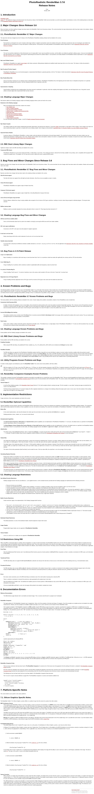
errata (22, 378)
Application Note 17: (70, 128)
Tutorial (27, 385)
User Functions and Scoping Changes (14, 115)
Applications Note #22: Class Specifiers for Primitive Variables (79, 243)
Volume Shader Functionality (12, 117)
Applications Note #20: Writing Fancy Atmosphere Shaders (22, 138)
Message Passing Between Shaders (14, 113)
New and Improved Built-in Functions (14, 109)
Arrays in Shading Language (12, 108)
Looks (2, 20)
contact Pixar (46, 719)
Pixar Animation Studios (76, 789)
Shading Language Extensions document (36, 119)
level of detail (24, 63)
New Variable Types (10, 107)
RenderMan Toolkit (5, 18)
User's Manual (55, 433)
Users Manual (32, 325)
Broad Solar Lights (10, 112)
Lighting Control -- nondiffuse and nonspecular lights (17, 111)
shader (57, 126)
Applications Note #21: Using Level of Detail (13, 64)
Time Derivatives (10, 116)
